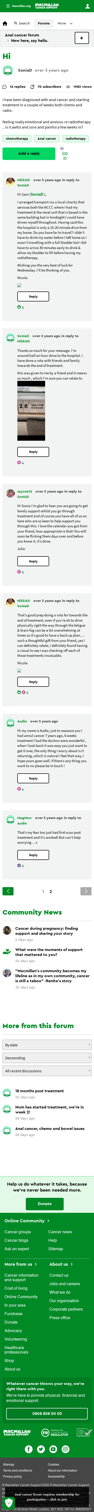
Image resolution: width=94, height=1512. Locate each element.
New (82, 38)
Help (52, 1241)
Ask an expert (17, 1249)
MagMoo (25, 818)
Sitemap (55, 1249)
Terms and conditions (17, 1470)
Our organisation (64, 1301)
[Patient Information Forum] (85, 1432)
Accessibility (56, 1476)
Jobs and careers (64, 1284)
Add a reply (29, 153)
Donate (45, 1204)
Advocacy (13, 1331)
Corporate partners (66, 1310)
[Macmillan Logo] (17, 1432)
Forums (44, 23)
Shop (9, 1361)
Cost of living (16, 1289)
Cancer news (60, 1232)
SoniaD (25, 70)
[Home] (47, 6)
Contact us (58, 1276)
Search (24, 23)
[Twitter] (41, 1448)
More (16, 6)
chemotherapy (17, 138)
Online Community (25, 1221)
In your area (15, 1306)
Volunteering (16, 1340)
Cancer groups (18, 1232)
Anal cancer (47, 138)
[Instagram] (65, 1448)
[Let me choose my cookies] (9, 1503)
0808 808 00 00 (47, 1414)
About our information (62, 1470)
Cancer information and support (21, 1278)
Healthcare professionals (16, 1350)
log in (65, 155)
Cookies (53, 1464)
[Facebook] (29, 1448)
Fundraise (14, 1314)
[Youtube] (53, 1448)
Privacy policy (12, 1476)
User (87, 6)
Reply (33, 296)
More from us (19, 1264)
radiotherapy (75, 138)
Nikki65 (24, 180)
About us (12, 1370)
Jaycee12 (25, 491)
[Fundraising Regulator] (54, 1432)
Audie (22, 721)
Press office (59, 1318)
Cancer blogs (16, 1241)
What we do (59, 1293)
